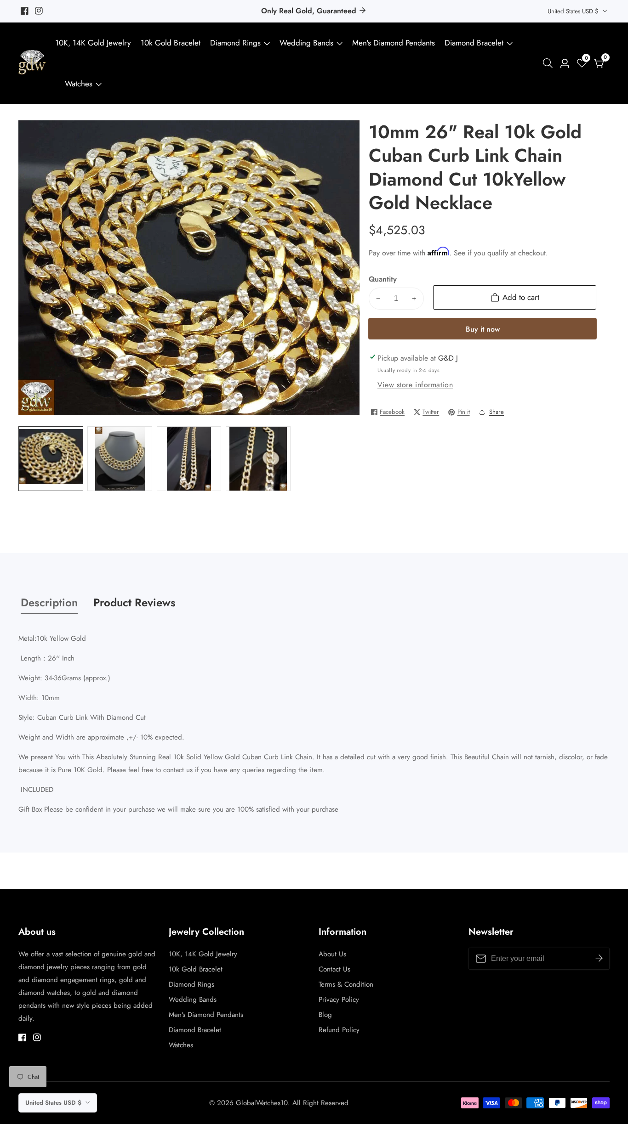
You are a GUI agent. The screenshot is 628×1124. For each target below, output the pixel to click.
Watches (78, 83)
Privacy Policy (339, 999)
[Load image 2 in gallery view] (119, 458)
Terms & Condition (346, 984)
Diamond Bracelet (474, 42)
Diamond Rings (235, 42)
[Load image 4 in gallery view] (258, 458)
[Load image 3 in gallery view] (189, 458)
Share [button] (496, 411)
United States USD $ (574, 11)
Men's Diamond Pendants (393, 42)
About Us (332, 954)
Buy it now (483, 329)
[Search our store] (549, 63)
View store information (415, 384)
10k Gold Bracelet (170, 42)
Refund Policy (339, 1030)
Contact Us (334, 969)
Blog (325, 1015)
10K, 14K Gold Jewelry (93, 42)
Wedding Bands (308, 42)
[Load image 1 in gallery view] (50, 458)
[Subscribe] (599, 958)
